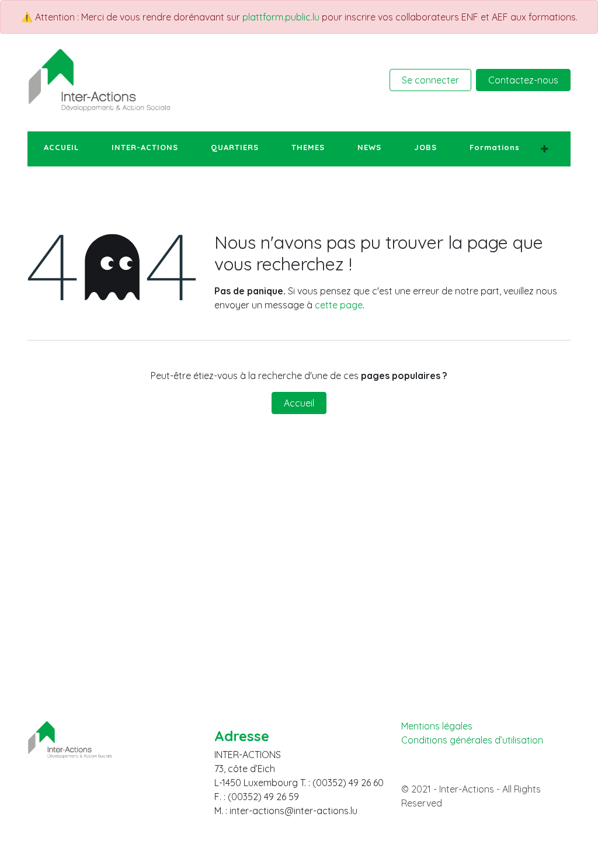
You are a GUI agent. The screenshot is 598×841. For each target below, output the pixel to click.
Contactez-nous (523, 80)
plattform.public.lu (280, 17)
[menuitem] (61, 147)
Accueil (299, 403)
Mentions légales (436, 726)
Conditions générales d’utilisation (472, 740)
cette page (339, 305)
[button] (544, 149)
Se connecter (430, 80)
